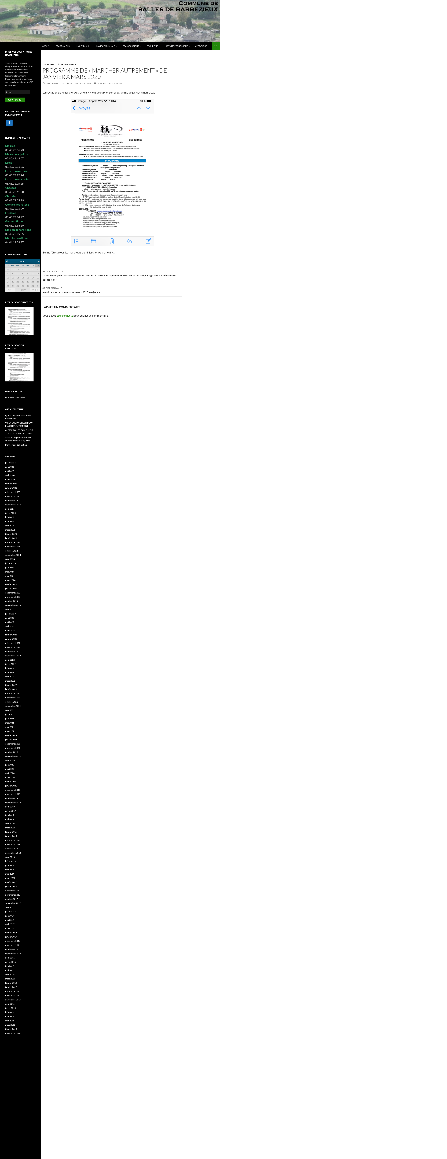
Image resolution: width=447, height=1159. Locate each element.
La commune (82, 46)
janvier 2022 (11, 689)
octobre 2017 (11, 899)
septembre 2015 (13, 999)
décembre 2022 (12, 643)
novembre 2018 (12, 844)
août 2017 (10, 907)
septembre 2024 (13, 555)
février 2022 (11, 685)
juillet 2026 (10, 462)
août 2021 (10, 710)
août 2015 (10, 1004)
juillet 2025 (10, 513)
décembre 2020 (12, 743)
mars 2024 (10, 580)
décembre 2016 (12, 941)
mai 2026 (9, 471)
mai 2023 (9, 622)
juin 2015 (9, 1012)
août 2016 (10, 957)
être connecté (65, 315)
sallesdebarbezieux (80, 83)
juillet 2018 (10, 861)
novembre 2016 (12, 945)
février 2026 (11, 483)
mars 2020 (10, 777)
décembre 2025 (12, 492)
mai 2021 (9, 722)
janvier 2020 (11, 785)
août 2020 (10, 760)
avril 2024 (9, 576)
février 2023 (11, 634)
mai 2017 (9, 920)
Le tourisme (152, 46)
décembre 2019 (12, 790)
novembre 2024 (12, 546)
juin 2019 (9, 815)
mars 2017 (10, 928)
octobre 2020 (11, 752)
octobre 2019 (11, 798)
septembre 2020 (13, 756)
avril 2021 (9, 727)
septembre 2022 (13, 655)
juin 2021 (9, 718)
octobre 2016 (11, 949)
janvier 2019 (11, 836)
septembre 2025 (13, 504)
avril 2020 (9, 773)
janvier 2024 (11, 588)
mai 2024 (9, 571)
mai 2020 (9, 769)
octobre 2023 (11, 601)
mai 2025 (9, 521)
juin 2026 (9, 467)
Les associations (130, 46)
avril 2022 (9, 676)
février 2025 (11, 534)
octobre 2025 (11, 500)
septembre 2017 (13, 903)
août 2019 (10, 806)
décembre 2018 (12, 840)
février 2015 (11, 1029)
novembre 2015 (12, 995)
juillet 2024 (10, 563)
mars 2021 (10, 731)
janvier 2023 (11, 639)
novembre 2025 (12, 496)
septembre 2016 (13, 953)
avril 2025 (9, 525)
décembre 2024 (12, 542)
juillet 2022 (10, 664)
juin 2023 (9, 618)
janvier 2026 (11, 488)
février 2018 (11, 882)
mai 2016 (9, 970)
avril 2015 (9, 1020)
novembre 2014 (12, 1033)
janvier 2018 (11, 886)
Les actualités (62, 46)
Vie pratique (201, 46)
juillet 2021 (10, 714)
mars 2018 (10, 878)
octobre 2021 (11, 701)
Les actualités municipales (59, 64)
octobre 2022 (11, 651)
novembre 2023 (12, 597)
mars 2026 (10, 479)
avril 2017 (9, 924)
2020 (35, 290)
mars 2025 (10, 529)
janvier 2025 (11, 538)
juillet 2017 (10, 911)
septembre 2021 (13, 706)
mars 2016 (10, 978)
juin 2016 (9, 966)
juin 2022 (9, 668)
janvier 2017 (11, 936)
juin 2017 (9, 915)
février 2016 (11, 983)
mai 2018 (9, 869)
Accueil (46, 46)
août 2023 (10, 609)
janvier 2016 (11, 987)
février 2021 (11, 735)
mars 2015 (10, 1025)
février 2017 (11, 932)
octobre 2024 (11, 550)
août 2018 (10, 857)
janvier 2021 (11, 739)
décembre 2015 (12, 991)
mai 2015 (9, 1016)
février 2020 (11, 781)
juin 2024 (9, 567)
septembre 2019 (13, 802)
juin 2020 (9, 764)
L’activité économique (176, 46)
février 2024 (11, 584)
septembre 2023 (13, 605)
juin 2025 (9, 517)
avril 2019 (9, 823)
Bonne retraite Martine (16, 444)
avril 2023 (9, 626)
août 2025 (10, 508)
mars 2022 (10, 680)
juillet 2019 (10, 811)
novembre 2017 (12, 894)
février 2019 (11, 832)
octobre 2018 (11, 848)
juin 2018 (9, 865)
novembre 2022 (12, 647)
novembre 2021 (12, 697)
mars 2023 (10, 630)
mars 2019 (10, 827)
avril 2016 (9, 974)
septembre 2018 (13, 853)
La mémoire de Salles (15, 397)
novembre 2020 (12, 748)
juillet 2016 (10, 962)
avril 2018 (9, 873)
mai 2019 (9, 819)
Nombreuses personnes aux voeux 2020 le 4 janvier (71, 290)
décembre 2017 (12, 890)
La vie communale (105, 46)
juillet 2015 (10, 1008)
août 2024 (10, 559)
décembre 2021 (12, 693)
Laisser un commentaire (110, 83)
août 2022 (10, 660)
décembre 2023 (12, 592)
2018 (10, 290)
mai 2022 (9, 672)
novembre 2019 (12, 794)
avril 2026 (9, 475)
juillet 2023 (10, 613)
